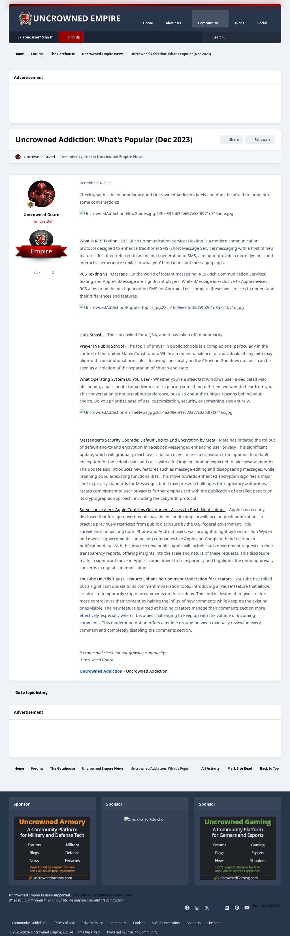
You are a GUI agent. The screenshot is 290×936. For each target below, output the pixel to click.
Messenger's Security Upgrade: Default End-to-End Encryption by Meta (147, 440)
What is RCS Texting (99, 241)
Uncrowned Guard (39, 156)
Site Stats (214, 922)
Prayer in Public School (102, 346)
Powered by (132, 932)
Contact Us (118, 922)
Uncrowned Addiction (147, 671)
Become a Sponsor (266, 905)
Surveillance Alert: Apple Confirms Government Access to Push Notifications (152, 509)
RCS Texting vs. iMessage (104, 274)
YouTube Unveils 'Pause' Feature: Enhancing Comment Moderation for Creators (156, 579)
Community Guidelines (29, 922)
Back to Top (269, 768)
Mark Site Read (239, 768)
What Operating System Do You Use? (115, 379)
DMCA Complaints (166, 922)
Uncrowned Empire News (120, 156)
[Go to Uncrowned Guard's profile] (18, 157)
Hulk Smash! (92, 334)
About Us (194, 922)
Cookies (139, 922)
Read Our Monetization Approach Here (102, 895)
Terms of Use (64, 922)
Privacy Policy (92, 922)
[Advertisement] (145, 103)
